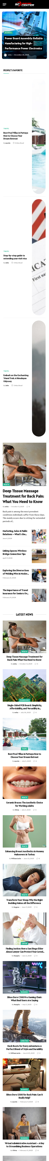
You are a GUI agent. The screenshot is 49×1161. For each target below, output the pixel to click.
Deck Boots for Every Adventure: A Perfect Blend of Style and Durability (24, 1048)
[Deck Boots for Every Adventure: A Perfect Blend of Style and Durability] (24, 1026)
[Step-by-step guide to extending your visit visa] (39, 257)
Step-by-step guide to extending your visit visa (15, 257)
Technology (24, 700)
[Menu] (4, 4)
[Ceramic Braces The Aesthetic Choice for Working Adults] (24, 782)
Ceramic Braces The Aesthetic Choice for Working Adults (24, 804)
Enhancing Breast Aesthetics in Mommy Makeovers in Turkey (24, 853)
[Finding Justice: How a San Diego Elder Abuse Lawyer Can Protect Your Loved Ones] (24, 928)
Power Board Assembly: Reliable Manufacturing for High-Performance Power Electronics (24, 43)
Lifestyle (24, 1041)
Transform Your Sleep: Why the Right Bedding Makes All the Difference (24, 901)
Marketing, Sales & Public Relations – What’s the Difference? (15, 534)
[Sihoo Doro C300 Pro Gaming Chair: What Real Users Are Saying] (24, 977)
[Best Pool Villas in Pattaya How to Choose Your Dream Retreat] (39, 136)
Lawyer (24, 943)
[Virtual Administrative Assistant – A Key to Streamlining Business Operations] (24, 1123)
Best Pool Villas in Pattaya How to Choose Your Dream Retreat (15, 135)
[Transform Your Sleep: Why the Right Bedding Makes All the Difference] (24, 880)
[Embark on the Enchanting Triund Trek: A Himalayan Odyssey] (39, 378)
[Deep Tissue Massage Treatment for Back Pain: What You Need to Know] (24, 464)
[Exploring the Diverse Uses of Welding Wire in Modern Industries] (39, 576)
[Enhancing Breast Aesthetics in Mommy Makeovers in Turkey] (24, 831)
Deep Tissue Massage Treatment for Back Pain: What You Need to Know (23, 496)
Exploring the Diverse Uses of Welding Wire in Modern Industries (16, 574)
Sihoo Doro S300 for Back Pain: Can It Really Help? (24, 1096)
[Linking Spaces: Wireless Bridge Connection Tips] (39, 556)
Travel (24, 749)
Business (24, 992)
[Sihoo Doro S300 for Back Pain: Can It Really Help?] (24, 1074)
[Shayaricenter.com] (24, 4)
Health (6, 484)
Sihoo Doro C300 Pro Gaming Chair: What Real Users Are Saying (24, 999)
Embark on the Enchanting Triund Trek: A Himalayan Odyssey (15, 378)
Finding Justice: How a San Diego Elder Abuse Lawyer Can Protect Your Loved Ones (24, 951)
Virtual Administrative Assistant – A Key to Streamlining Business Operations (24, 1145)
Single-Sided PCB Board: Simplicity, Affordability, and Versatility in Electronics (24, 708)
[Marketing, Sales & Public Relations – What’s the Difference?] (39, 536)
